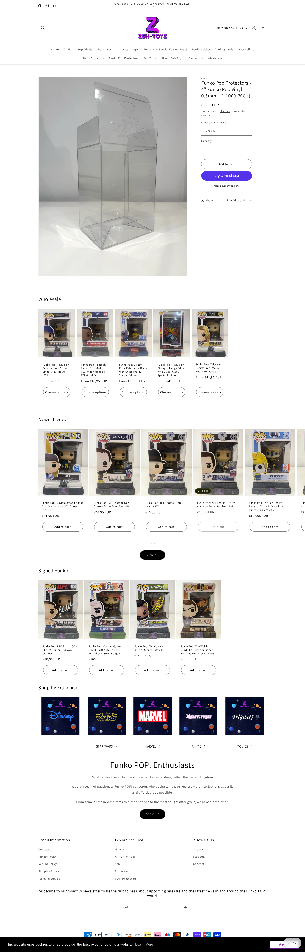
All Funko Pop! (125, 856)
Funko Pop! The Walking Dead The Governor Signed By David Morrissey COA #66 (197, 650)
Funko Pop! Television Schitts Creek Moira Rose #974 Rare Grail (209, 368)
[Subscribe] (185, 907)
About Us (152, 814)
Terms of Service (49, 879)
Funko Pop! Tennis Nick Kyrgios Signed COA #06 (148, 648)
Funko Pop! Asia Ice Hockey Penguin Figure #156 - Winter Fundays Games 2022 (266, 506)
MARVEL (150, 746)
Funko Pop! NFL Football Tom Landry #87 (163, 504)
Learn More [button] (144, 944)
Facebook (198, 856)
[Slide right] (161, 543)
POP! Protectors (126, 879)
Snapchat (198, 864)
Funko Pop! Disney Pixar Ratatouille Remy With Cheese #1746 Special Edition (133, 370)
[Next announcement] (196, 6)
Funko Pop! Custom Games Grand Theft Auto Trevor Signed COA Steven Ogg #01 (106, 650)
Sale (118, 864)
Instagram (198, 849)
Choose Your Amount (213, 122)
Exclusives (121, 871)
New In (119, 849)
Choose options (56, 392)
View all (153, 555)
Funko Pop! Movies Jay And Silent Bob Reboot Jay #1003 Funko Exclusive (62, 506)
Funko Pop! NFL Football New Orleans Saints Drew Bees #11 (111, 504)
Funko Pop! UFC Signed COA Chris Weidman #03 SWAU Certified (60, 650)
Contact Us (45, 849)
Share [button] (209, 200)
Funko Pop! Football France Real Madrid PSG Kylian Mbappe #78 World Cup (93, 370)
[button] (43, 28)
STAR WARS (104, 746)
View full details (236, 200)
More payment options (226, 185)
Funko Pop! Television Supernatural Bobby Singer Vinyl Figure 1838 (56, 370)
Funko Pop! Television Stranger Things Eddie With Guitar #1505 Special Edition (171, 370)
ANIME (196, 746)
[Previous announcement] (108, 6)
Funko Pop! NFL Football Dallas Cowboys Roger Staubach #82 (216, 504)
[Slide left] (143, 543)
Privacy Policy (47, 856)
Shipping (225, 111)
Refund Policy (47, 864)
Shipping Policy (48, 871)
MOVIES (242, 746)
